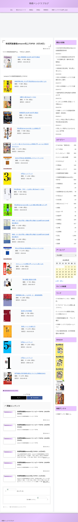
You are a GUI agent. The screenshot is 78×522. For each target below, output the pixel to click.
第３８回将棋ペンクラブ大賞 (66, 86)
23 (69, 274)
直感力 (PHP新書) (26, 311)
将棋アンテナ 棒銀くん (64, 414)
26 (57, 277)
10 (72, 269)
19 (57, 274)
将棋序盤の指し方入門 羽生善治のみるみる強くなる (30, 81)
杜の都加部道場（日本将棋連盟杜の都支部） (65, 332)
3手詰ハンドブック (27, 173)
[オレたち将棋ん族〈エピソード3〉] (59, 373)
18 (75, 271)
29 (66, 277)
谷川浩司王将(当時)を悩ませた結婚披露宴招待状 (66, 49)
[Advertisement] (39, 25)
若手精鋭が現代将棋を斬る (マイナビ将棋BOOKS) (30, 373)
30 (69, 277)
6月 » (61, 281)
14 (63, 271)
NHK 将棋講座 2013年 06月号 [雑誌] (29, 57)
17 (72, 271)
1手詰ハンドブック (27, 358)
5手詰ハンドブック (27, 342)
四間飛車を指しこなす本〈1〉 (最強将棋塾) (29, 295)
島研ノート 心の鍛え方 (28, 326)
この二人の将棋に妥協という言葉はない (65, 103)
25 (75, 274)
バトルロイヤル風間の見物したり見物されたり (65, 313)
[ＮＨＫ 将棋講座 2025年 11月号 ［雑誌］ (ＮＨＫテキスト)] (59, 386)
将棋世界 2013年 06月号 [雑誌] (28, 112)
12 (57, 271)
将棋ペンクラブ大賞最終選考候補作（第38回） (65, 112)
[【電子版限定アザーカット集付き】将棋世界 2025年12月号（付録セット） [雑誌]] (59, 398)
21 (63, 274)
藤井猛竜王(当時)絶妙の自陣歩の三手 (66, 94)
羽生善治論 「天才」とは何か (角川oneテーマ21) (29, 189)
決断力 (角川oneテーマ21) (28, 97)
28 (63, 277)
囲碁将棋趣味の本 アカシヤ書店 (65, 319)
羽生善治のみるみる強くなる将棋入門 (29, 128)
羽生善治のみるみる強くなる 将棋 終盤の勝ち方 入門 (30, 205)
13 (60, 271)
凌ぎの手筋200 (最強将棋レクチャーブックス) (29, 158)
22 (66, 274)
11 (75, 269)
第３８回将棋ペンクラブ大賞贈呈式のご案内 (65, 79)
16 (69, 271)
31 (72, 277)
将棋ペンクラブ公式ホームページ (65, 326)
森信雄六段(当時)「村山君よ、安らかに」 (66, 70)
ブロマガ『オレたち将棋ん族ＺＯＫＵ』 (65, 306)
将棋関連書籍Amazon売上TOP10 (11, 390)
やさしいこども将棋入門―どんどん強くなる (29, 264)
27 (60, 277)
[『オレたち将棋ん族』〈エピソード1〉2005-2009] (59, 349)
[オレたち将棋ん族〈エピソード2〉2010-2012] (59, 361)
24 (72, 274)
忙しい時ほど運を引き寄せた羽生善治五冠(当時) (65, 121)
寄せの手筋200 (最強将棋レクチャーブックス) (29, 248)
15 (66, 271)
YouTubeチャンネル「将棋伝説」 (65, 300)
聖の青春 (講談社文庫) (29, 279)
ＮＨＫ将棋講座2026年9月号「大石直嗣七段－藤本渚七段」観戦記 (65, 59)
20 (60, 274)
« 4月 (57, 281)
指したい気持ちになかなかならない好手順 (65, 130)
